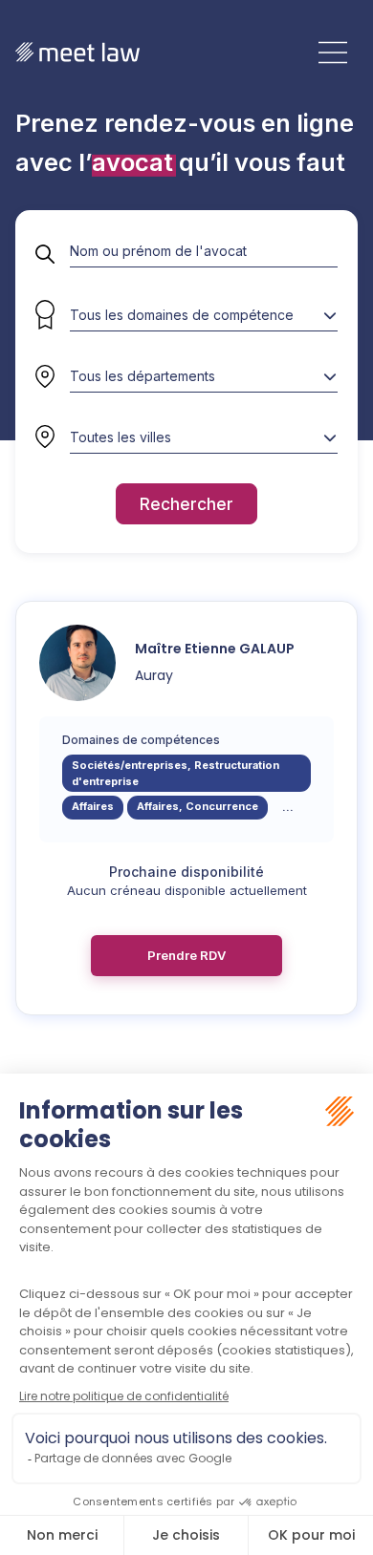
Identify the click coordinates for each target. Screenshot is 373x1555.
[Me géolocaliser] (45, 438)
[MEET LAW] (77, 52)
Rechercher (186, 504)
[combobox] (203, 376)
